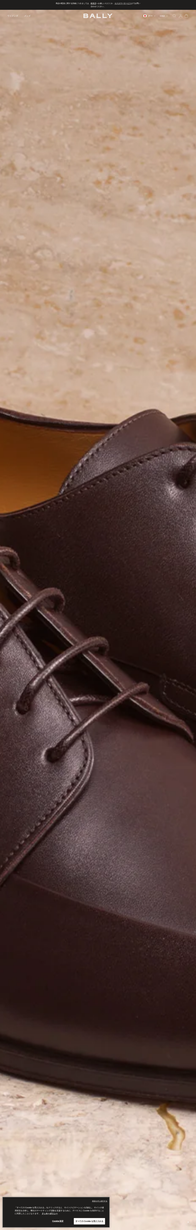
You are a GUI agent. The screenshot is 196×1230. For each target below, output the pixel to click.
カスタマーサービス (123, 3)
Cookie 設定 (58, 1221)
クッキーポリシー (50, 1213)
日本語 (162, 16)
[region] (98, 620)
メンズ (27, 15)
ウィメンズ (12, 15)
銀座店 (93, 3)
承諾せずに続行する (99, 1201)
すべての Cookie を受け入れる (89, 1221)
